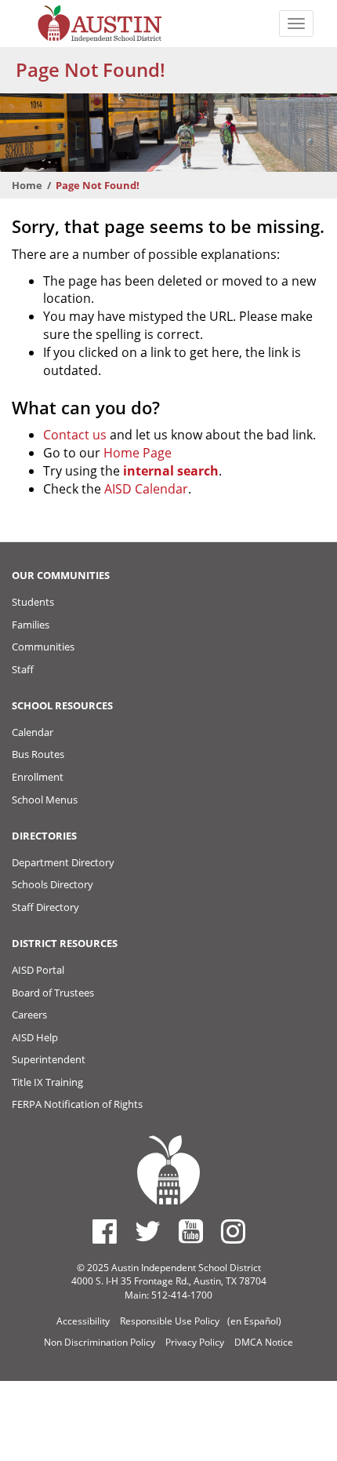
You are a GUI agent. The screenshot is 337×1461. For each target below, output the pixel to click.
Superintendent (48, 1059)
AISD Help (35, 1037)
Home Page (137, 452)
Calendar (32, 732)
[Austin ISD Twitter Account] (148, 1231)
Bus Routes (38, 754)
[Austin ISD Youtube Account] (191, 1231)
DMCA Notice (263, 1342)
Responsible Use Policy (169, 1321)
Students (33, 602)
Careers (29, 1014)
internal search (171, 470)
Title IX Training (47, 1082)
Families (30, 625)
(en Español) (254, 1321)
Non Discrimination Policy (99, 1342)
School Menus (45, 799)
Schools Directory (52, 884)
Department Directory (63, 862)
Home (27, 185)
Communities (43, 646)
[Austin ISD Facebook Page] (105, 1231)
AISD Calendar (146, 488)
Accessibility (83, 1321)
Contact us (75, 434)
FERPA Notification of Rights (77, 1104)
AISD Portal (38, 970)
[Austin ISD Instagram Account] (233, 1231)
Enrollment (37, 777)
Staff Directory (45, 907)
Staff (23, 669)
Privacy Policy (194, 1342)
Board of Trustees (53, 993)
